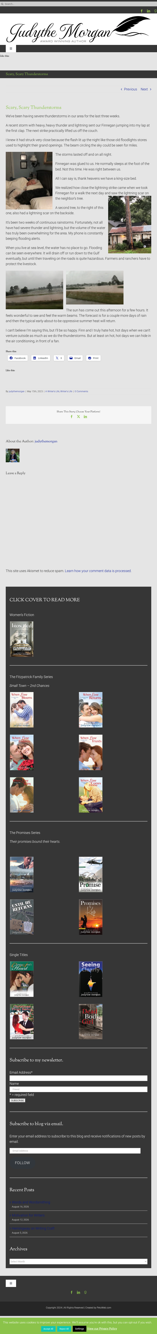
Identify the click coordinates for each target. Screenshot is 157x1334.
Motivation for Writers (28, 1215)
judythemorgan (17, 391)
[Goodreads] (155, 10)
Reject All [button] (64, 1329)
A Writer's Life (52, 391)
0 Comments (81, 391)
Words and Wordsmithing (31, 1202)
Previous (130, 89)
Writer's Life (66, 391)
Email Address (21, 1072)
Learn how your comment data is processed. (98, 571)
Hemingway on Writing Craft (33, 1228)
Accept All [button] (48, 1329)
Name (14, 1084)
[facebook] (141, 10)
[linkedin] (148, 10)
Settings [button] (79, 1328)
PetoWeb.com (104, 1307)
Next (144, 89)
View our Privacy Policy (102, 1328)
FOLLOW (22, 1163)
